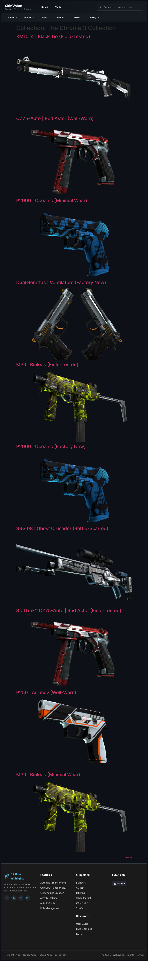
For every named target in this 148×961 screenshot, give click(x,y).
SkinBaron (81, 908)
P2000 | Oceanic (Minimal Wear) (51, 200)
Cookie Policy (61, 954)
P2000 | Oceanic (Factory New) (51, 446)
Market (44, 7)
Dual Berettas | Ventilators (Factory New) (61, 282)
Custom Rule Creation (52, 892)
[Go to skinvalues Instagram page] (20, 898)
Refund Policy (45, 954)
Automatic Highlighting (53, 882)
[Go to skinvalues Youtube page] (27, 898)
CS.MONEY (82, 903)
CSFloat (80, 887)
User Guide (82, 923)
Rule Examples (84, 928)
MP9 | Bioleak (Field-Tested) (47, 364)
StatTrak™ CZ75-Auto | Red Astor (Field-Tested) (68, 610)
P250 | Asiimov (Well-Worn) (46, 692)
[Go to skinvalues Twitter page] (13, 898)
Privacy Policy (29, 954)
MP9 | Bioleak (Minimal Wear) (48, 774)
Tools (58, 7)
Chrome (121, 883)
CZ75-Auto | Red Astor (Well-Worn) (55, 118)
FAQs (79, 934)
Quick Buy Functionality (53, 887)
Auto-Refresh (47, 903)
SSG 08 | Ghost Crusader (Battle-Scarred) (62, 528)
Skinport (81, 882)
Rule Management (50, 908)
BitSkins (80, 892)
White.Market (83, 898)
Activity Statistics (49, 898)
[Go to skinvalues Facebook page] (7, 898)
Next (128, 857)
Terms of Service (12, 954)
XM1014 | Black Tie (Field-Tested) (53, 36)
